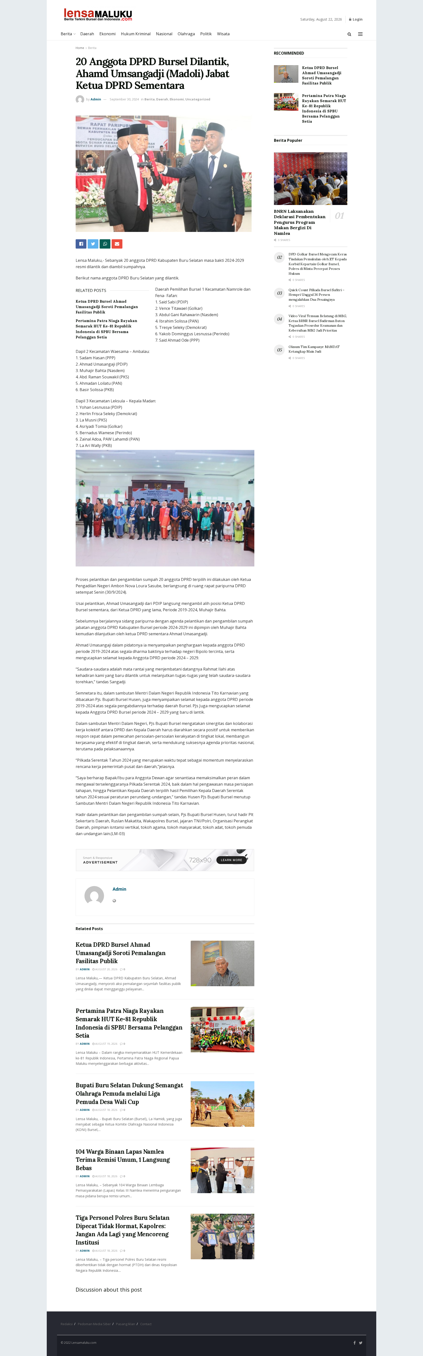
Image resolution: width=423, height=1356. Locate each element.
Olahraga (186, 33)
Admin (96, 99)
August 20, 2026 (105, 969)
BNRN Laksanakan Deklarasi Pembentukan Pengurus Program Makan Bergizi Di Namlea (300, 222)
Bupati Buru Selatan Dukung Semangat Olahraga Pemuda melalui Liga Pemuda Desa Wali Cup (129, 1093)
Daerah (87, 33)
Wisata (223, 33)
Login (357, 19)
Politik (206, 33)
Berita (66, 33)
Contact (146, 1324)
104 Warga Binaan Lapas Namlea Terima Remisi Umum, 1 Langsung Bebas (123, 1160)
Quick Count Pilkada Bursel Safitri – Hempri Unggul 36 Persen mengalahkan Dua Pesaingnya (316, 295)
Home (80, 48)
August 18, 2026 (105, 1110)
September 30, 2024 (124, 99)
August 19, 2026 (105, 1043)
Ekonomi (107, 33)
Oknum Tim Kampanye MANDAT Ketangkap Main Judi (314, 349)
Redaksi (67, 1324)
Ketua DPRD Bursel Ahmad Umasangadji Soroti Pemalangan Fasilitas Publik (107, 307)
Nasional (164, 33)
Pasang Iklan (125, 1324)
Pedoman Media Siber (94, 1324)
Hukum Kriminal (136, 33)
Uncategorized (197, 99)
